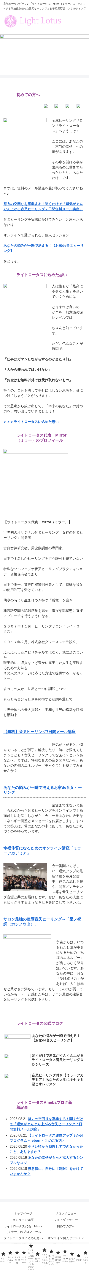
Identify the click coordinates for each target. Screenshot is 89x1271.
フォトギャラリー (66, 1219)
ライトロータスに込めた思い (23, 1238)
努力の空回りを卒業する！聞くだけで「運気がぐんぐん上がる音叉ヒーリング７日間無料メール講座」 (46, 1124)
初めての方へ (66, 1226)
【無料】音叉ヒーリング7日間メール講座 (39, 732)
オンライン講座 (23, 1219)
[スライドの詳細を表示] (44, 48)
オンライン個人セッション (66, 1238)
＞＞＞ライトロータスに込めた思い (31, 422)
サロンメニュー (65, 1213)
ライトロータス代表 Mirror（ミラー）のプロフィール (23, 1229)
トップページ (23, 1213)
